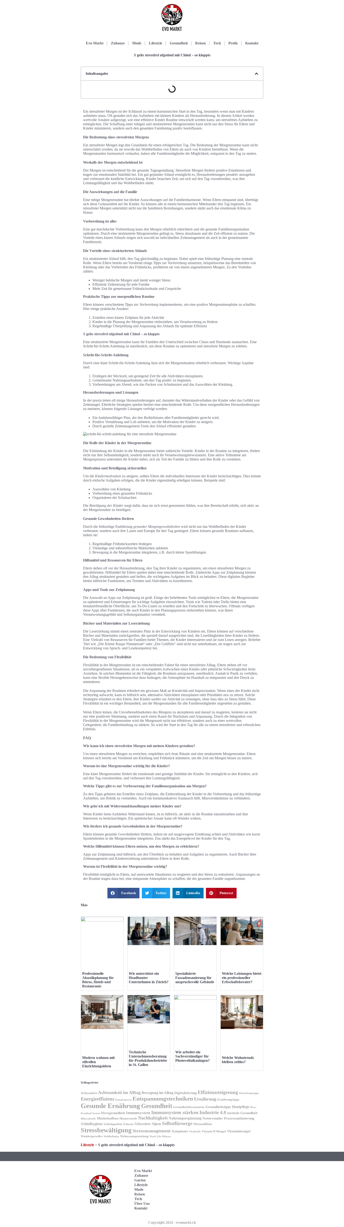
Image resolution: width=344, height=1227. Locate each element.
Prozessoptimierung (239, 1118)
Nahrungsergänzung (185, 1118)
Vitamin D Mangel (214, 1131)
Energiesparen (123, 1099)
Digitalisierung (185, 1093)
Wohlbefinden (111, 1136)
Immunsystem (138, 1113)
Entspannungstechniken (162, 1098)
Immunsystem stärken (174, 1112)
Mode (136, 43)
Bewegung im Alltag (157, 1093)
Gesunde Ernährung (110, 1105)
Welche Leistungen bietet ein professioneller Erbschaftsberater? (241, 978)
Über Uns (142, 1203)
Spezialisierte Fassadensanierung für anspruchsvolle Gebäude (194, 978)
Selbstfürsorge (177, 1123)
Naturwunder (212, 1118)
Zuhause (118, 43)
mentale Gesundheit (242, 1113)
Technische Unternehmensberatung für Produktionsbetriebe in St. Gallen (148, 1058)
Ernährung (205, 1099)
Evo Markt (94, 43)
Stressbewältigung (106, 1130)
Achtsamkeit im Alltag (119, 1092)
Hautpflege (240, 1107)
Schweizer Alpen (148, 1124)
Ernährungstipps (228, 1099)
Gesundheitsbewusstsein (188, 1107)
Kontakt (251, 43)
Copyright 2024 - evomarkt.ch (172, 1222)
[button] (256, 74)
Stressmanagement (151, 1130)
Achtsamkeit (89, 1093)
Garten (140, 1180)
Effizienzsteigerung (218, 1092)
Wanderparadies (92, 1136)
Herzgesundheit (113, 1113)
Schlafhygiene (92, 1124)
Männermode (128, 1118)
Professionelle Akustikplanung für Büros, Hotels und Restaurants (98, 980)
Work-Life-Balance (160, 1136)
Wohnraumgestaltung (134, 1136)
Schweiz (128, 1124)
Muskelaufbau (107, 1118)
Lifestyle (155, 43)
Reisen (200, 43)
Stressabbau (202, 1124)
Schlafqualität (113, 1124)
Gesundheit (179, 43)
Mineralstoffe (88, 1118)
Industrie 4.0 (212, 1112)
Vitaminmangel (238, 1131)
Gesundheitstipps (218, 1107)
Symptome (180, 1131)
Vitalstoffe (195, 1131)
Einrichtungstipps (249, 1093)
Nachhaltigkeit (153, 1117)
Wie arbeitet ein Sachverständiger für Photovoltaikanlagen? (192, 1056)
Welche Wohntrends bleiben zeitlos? (238, 1060)
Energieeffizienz (97, 1098)
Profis (233, 43)
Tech (217, 43)
